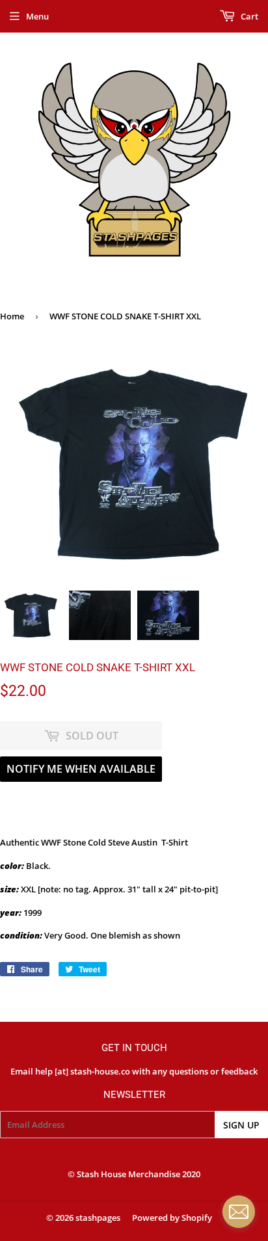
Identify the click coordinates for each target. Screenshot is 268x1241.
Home (12, 316)
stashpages (97, 1217)
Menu (37, 16)
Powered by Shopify (172, 1217)
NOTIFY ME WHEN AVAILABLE (81, 769)
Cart (248, 16)
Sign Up (241, 1125)
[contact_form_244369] (238, 1211)
